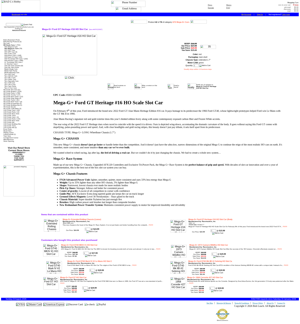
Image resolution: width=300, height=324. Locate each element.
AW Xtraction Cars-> (11, 60)
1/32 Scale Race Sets (11, 120)
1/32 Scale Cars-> (9, 117)
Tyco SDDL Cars (10, 79)
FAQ (228, 8)
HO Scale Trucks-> (10, 95)
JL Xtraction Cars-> (11, 64)
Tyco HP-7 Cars (9, 78)
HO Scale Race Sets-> (11, 96)
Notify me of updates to (206, 86)
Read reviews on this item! (120, 86)
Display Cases (8, 132)
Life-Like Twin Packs (11, 67)
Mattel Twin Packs (10, 71)
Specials (211, 8)
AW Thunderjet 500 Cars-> (14, 59)
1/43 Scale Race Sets (11, 114)
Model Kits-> (7, 131)
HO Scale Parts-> (9, 93)
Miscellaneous (8, 139)
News (210, 5)
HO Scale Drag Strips (11, 98)
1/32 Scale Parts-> (10, 119)
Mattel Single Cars (11, 69)
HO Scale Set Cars (10, 90)
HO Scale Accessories (11, 103)
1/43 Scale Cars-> (9, 110)
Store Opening (8, 141)
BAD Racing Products (11, 41)
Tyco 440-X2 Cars (10, 76)
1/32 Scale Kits (8, 122)
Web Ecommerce (222, 320)
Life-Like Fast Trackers (12, 65)
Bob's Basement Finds (11, 40)
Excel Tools (7, 129)
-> (9, 45)
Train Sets (7, 136)
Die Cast (6, 43)
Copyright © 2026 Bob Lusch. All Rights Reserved (259, 306)
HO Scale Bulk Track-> (11, 102)
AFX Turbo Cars (10, 53)
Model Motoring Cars (11, 72)
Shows (228, 5)
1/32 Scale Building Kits (12, 124)
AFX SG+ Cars (9, 50)
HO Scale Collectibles (11, 108)
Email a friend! (176, 86)
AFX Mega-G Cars (11, 47)
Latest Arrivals (8, 134)
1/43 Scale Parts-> (10, 112)
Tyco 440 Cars (9, 74)
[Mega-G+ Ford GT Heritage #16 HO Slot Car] (69, 76)
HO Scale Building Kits (11, 105)
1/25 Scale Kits (8, 127)
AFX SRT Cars (9, 52)
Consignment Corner (10, 138)
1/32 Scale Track (9, 126)
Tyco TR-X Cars (9, 84)
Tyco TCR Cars (9, 83)
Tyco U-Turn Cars (10, 88)
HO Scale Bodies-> (10, 91)
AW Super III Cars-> (11, 57)
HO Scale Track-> (9, 100)
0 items (295, 5)
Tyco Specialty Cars (11, 81)
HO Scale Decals (9, 107)
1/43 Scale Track (9, 115)
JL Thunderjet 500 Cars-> (13, 62)
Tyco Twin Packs (10, 86)
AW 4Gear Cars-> (10, 55)
